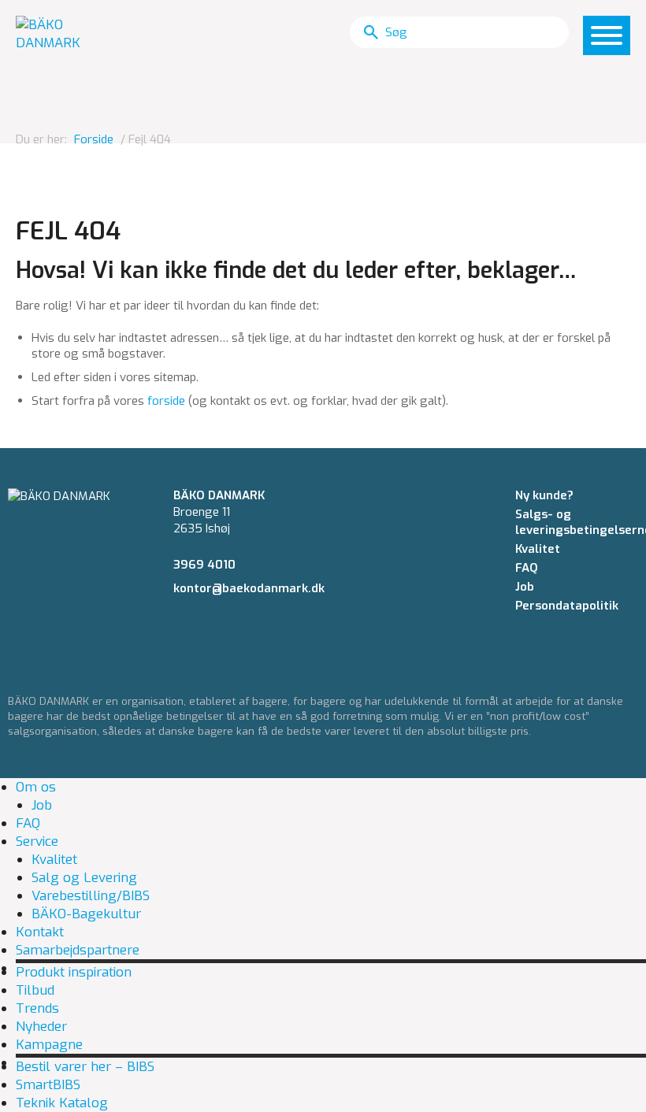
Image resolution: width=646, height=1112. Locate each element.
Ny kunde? (544, 495)
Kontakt (40, 932)
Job (524, 587)
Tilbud (35, 990)
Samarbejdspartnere (77, 950)
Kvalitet (537, 549)
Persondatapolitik (566, 605)
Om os (36, 787)
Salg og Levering (84, 878)
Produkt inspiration (74, 972)
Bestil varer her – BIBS (85, 1067)
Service (37, 841)
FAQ (526, 568)
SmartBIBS (48, 1085)
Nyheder (41, 1026)
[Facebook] (178, 633)
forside (166, 401)
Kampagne (49, 1045)
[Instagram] (207, 632)
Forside (93, 139)
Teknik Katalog (62, 1103)
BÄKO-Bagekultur (86, 914)
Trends (37, 1008)
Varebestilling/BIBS (91, 896)
